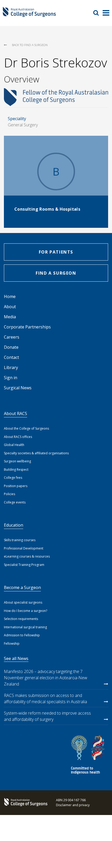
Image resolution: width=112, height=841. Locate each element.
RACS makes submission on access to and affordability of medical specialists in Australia (45, 698)
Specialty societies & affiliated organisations (36, 453)
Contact (11, 357)
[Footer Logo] (24, 802)
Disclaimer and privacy (73, 805)
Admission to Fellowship (22, 635)
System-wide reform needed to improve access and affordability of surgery (47, 716)
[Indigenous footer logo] (88, 755)
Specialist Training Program (24, 564)
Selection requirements (21, 619)
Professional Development (23, 548)
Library (11, 367)
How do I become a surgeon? (25, 611)
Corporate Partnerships (27, 327)
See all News (16, 658)
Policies (9, 494)
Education (13, 525)
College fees (13, 477)
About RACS (15, 413)
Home (10, 296)
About (10, 306)
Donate (11, 347)
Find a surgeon (56, 273)
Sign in (10, 377)
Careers (11, 337)
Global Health (14, 445)
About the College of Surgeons (26, 428)
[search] (98, 13)
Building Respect (16, 469)
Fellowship (12, 643)
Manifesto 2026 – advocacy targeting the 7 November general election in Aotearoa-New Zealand (45, 678)
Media (10, 317)
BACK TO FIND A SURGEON (30, 45)
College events (15, 502)
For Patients (56, 252)
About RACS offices (18, 437)
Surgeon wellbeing (17, 461)
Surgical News (18, 388)
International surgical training (25, 627)
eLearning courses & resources (27, 556)
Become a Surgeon (22, 587)
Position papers (15, 486)
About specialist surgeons (23, 602)
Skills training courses (19, 540)
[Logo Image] (29, 14)
